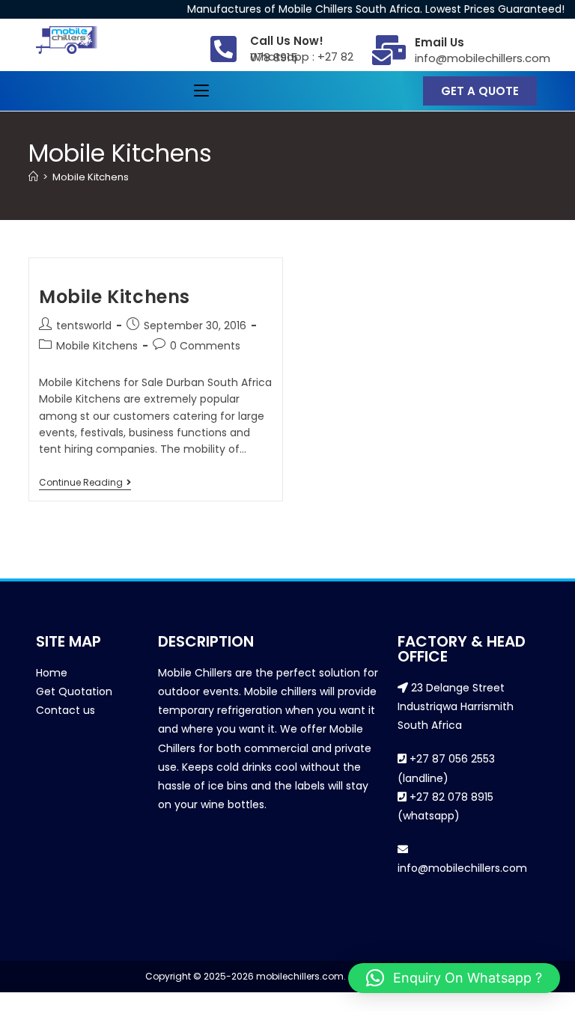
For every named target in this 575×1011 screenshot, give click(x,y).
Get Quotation (74, 691)
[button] (454, 978)
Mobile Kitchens (90, 177)
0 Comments (205, 345)
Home (51, 672)
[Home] (33, 177)
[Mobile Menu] (201, 91)
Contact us (65, 710)
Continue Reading (85, 483)
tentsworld (84, 325)
